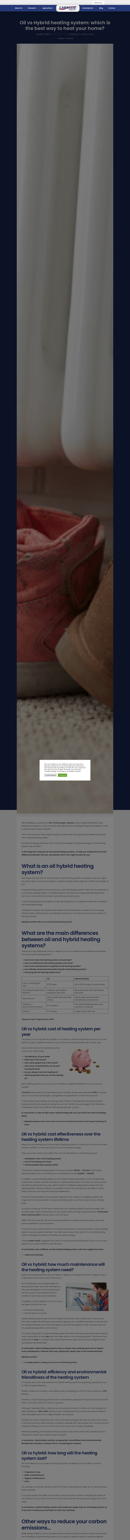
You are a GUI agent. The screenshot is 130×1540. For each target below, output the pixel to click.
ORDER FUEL (98, 3)
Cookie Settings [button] (50, 775)
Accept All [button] (62, 775)
